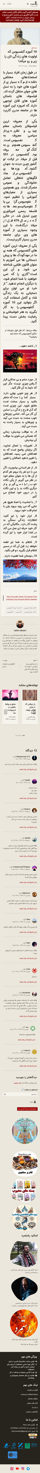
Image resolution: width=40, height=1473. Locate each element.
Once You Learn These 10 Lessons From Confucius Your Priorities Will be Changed (21, 598)
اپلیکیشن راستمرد (32, 1411)
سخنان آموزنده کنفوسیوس (14, 608)
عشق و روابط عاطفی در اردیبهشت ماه (10, 709)
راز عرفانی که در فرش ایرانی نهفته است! (30, 709)
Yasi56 (27, 780)
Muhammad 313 (23, 756)
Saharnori (26, 893)
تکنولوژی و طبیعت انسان (8, 663)
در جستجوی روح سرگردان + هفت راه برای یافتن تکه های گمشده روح (31, 666)
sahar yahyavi (33, 66)
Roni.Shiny (12, 717)
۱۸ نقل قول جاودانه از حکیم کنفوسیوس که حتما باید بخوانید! (21, 334)
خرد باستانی (34, 48)
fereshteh (26, 992)
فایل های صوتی (32, 1403)
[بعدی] (5, 711)
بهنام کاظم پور (31, 717)
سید (27, 1027)
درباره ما (35, 1407)
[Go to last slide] (34, 711)
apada (27, 838)
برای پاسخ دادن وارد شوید (28, 769)
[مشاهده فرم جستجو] (27, 4)
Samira (27, 1050)
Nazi (28, 943)
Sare (28, 919)
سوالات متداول (33, 1398)
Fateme (27, 809)
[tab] (23, 735)
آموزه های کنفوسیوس (30, 608)
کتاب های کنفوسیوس (30, 612)
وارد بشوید (17, 1083)
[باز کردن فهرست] (4, 3)
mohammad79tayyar (21, 867)
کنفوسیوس (10, 612)
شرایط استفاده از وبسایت (29, 1394)
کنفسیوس (18, 612)
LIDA (28, 969)
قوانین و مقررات (32, 1390)
